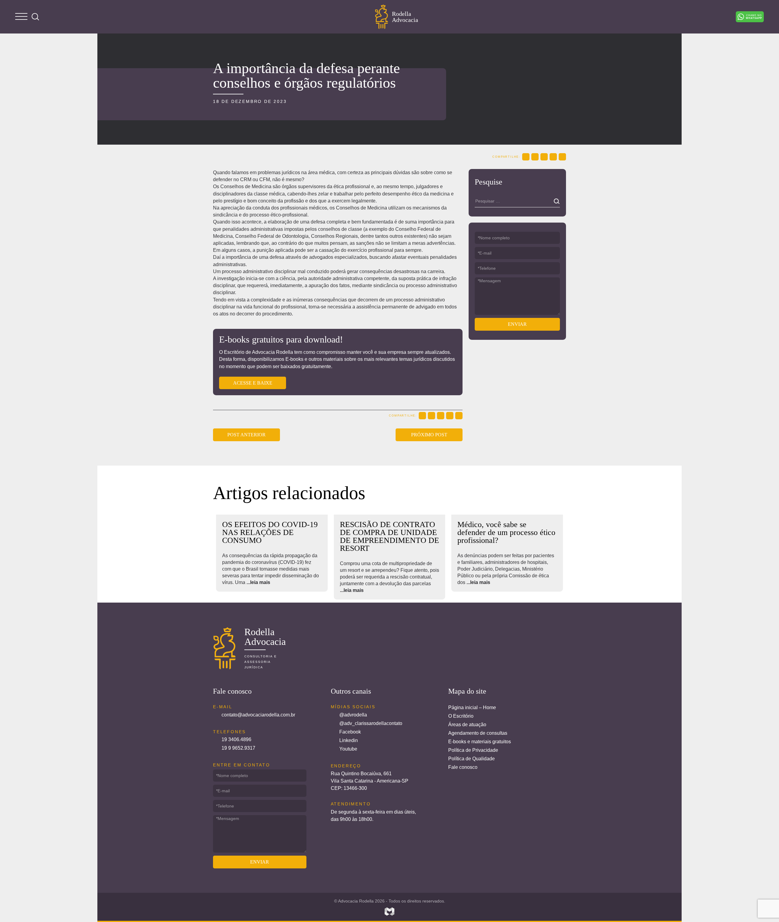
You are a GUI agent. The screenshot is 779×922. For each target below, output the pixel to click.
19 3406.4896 (236, 739)
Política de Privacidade (473, 750)
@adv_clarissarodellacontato (370, 723)
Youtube (348, 748)
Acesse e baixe (252, 382)
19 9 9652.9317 (238, 748)
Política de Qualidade (471, 758)
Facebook (350, 731)
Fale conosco (462, 767)
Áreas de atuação (467, 724)
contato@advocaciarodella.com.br (258, 714)
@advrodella (353, 714)
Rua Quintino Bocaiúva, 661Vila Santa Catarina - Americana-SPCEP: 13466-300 (369, 781)
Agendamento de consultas (477, 733)
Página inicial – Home (472, 707)
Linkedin (348, 740)
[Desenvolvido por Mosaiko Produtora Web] (389, 912)
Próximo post (429, 434)
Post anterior (246, 434)
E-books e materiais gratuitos (479, 741)
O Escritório (460, 716)
